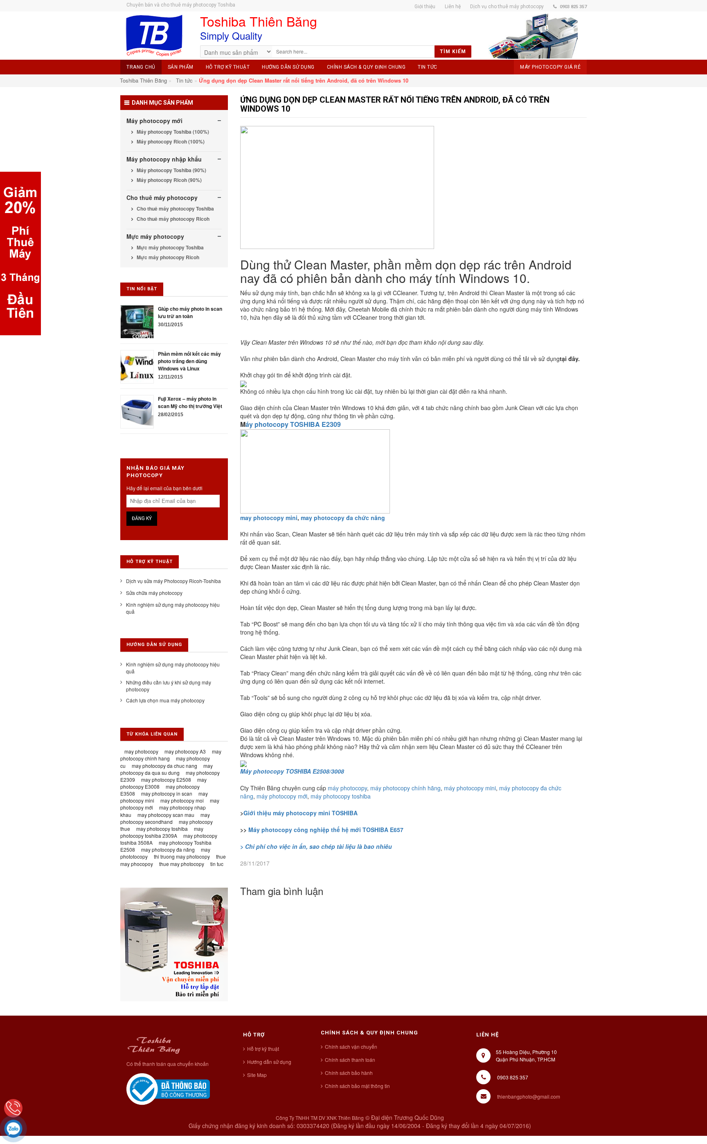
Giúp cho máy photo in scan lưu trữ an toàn (190, 312)
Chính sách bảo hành (349, 1072)
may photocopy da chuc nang (164, 765)
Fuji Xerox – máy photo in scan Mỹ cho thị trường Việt (190, 402)
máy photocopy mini (470, 788)
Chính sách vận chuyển (351, 1046)
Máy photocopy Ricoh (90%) (168, 180)
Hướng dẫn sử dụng (269, 1061)
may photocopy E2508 (166, 779)
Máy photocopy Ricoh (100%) (170, 141)
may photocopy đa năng (168, 849)
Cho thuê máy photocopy (162, 197)
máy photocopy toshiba (341, 796)
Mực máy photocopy (155, 236)
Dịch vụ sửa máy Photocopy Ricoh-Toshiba (173, 580)
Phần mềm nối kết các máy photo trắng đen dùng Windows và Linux (189, 361)
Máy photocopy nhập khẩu (164, 159)
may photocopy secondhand (165, 818)
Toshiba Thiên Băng (143, 80)
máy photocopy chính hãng (405, 788)
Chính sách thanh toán (350, 1059)
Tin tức (184, 80)
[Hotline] (13, 1108)
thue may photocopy (181, 863)
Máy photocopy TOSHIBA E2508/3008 (292, 771)
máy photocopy (347, 788)
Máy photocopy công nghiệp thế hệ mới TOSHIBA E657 (325, 829)
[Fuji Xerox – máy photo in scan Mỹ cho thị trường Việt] (137, 410)
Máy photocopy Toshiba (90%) (170, 170)
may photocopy (141, 751)
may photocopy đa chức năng (343, 518)
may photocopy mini (268, 518)
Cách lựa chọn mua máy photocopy (165, 700)
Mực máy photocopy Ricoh (167, 257)
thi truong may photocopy (182, 856)
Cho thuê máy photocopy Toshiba (174, 208)
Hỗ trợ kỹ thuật (263, 1048)
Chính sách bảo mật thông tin (357, 1085)
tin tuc (216, 863)
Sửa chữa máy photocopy (154, 592)
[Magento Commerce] (153, 36)
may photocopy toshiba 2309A (161, 832)
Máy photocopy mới (154, 121)
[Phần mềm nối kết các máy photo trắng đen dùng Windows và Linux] (137, 365)
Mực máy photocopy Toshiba (169, 247)
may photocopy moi (182, 800)
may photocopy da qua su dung (166, 769)
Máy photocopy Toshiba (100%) (172, 131)
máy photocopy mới (282, 796)
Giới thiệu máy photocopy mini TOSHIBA (300, 813)
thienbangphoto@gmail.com (528, 1096)
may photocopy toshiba (162, 828)
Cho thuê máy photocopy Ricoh (172, 218)
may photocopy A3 (185, 751)
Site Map (257, 1074)
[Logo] (153, 1044)
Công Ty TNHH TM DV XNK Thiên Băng (320, 1117)
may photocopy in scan (166, 793)
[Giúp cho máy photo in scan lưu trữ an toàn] (137, 320)
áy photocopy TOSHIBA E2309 (293, 424)
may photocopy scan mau (165, 814)
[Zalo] (13, 1128)
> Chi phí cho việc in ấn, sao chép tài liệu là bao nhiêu (316, 846)
